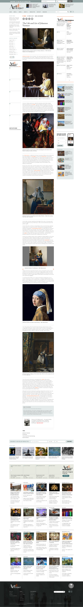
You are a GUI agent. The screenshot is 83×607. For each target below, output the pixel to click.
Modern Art (65, 556)
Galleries (32, 594)
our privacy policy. (59, 603)
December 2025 (12, 52)
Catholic (42, 379)
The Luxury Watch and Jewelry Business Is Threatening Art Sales (54, 567)
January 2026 (11, 51)
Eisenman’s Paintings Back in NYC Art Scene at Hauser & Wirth (28, 551)
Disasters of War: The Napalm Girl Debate (14, 571)
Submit (70, 1)
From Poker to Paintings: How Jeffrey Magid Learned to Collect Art (67, 574)
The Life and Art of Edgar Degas (27, 518)
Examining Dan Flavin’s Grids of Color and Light (68, 101)
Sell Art (31, 598)
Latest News (12, 445)
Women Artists (66, 482)
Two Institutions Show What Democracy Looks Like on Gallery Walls (15, 497)
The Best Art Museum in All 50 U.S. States (41, 501)
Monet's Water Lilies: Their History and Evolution (14, 29)
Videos (21, 597)
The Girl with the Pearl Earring (29, 436)
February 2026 (12, 49)
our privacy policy (29, 603)
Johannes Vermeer (26, 56)
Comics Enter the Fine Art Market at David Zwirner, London (40, 567)
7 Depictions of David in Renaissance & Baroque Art (53, 549)
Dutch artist (26, 155)
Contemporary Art (41, 482)
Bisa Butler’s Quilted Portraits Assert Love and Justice (15, 542)
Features (21, 592)
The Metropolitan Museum (36, 228)
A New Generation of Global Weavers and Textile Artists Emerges (14, 33)
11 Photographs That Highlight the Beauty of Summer (15, 567)
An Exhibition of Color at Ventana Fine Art (69, 159)
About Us (11, 591)
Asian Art (25, 507)
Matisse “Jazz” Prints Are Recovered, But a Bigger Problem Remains (36, 6)
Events (21, 595)
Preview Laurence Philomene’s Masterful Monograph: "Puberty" (27, 546)
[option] (38, 257)
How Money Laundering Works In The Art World (28, 493)
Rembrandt (44, 156)
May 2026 (11, 44)
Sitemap (10, 594)
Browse (31, 592)
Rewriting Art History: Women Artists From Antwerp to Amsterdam (67, 493)
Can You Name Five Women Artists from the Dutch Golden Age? (66, 502)
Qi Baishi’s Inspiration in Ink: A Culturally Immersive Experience (28, 525)
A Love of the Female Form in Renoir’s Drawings (41, 571)
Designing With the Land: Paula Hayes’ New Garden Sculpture (69, 5)
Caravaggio (33, 156)
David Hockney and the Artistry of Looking (69, 94)
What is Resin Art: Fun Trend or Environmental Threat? (53, 525)
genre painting (37, 170)
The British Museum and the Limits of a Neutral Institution (15, 502)
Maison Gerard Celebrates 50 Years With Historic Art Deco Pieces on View (28, 499)
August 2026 (11, 40)
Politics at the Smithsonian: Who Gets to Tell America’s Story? (69, 122)
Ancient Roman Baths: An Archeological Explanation (41, 545)
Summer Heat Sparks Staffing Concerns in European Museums (14, 493)
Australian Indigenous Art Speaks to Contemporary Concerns (67, 546)
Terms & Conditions (13, 595)
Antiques (25, 482)
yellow (25, 233)
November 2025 (12, 54)
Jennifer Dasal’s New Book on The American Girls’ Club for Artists (28, 542)
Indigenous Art (66, 531)
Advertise (22, 600)
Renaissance (52, 531)
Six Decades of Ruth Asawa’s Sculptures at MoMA (40, 574)
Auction (51, 556)
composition (46, 240)
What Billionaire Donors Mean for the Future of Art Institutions (69, 88)
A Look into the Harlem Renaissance (14, 546)
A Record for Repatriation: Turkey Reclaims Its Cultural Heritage (54, 497)
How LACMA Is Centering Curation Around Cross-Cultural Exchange (41, 497)
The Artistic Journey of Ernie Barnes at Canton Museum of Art (68, 153)
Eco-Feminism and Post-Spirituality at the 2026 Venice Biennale (41, 493)
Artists (31, 595)
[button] (24, 19)
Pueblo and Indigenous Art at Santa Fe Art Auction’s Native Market (68, 173)
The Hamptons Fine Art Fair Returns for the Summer (15, 525)
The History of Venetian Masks (68, 115)
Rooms (31, 597)
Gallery (64, 507)
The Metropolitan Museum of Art (32, 395)
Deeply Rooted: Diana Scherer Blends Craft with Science (67, 497)
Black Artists (13, 531)
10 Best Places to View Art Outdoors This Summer (54, 522)
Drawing (38, 556)
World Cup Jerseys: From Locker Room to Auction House (54, 571)
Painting (25, 556)
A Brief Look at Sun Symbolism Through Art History (54, 493)
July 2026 (11, 41)
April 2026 (11, 46)
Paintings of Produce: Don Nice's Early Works (68, 109)
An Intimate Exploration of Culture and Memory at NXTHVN (15, 549)
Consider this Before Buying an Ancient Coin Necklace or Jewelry (53, 502)
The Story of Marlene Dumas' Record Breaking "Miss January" (54, 576)
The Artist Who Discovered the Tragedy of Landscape (52, 5)
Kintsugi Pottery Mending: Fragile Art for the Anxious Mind (28, 521)
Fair (11, 507)
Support (10, 592)
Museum (12, 482)
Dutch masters (26, 437)
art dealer (34, 104)
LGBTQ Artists (27, 531)
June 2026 (11, 43)
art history (25, 434)
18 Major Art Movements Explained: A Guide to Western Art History (54, 545)
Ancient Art (52, 482)
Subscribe (60, 145)
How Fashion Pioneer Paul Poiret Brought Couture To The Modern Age (41, 548)
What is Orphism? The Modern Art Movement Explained (66, 570)
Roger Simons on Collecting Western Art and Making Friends (15, 518)
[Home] (16, 6)
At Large (24, 16)
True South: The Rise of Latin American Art (40, 521)
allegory (36, 387)
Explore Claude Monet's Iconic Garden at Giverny (67, 567)
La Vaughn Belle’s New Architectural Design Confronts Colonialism (66, 524)
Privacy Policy (18, 604)
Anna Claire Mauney (39, 16)
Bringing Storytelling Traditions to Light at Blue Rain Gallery (68, 167)
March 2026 (11, 47)
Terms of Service (24, 604)
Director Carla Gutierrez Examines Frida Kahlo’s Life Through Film (41, 524)
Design (38, 531)
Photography (13, 556)
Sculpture (51, 507)
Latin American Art (41, 507)
